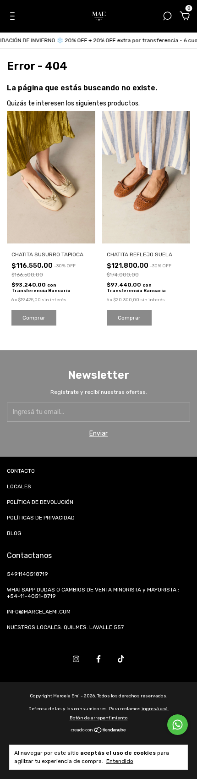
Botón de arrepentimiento (99, 718)
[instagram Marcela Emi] (76, 659)
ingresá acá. (155, 709)
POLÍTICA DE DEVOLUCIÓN (40, 502)
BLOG (14, 533)
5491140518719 (27, 574)
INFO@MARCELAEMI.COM (39, 611)
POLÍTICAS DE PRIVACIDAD (41, 517)
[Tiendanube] (98, 731)
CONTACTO (21, 471)
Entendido (119, 761)
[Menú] (14, 17)
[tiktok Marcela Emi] (121, 659)
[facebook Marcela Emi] (98, 659)
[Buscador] (167, 17)
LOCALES (19, 486)
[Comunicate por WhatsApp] (177, 724)
